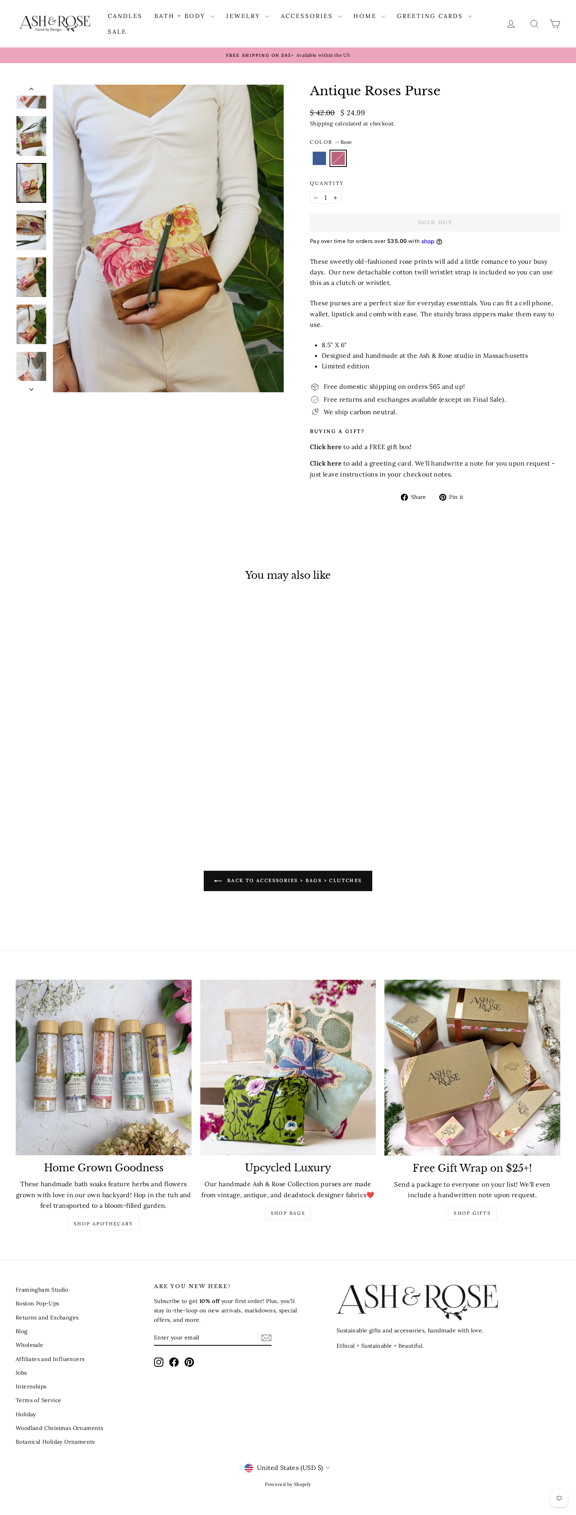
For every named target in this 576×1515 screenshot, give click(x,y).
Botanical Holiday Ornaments (55, 1441)
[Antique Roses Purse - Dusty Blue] (75, 804)
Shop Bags (288, 1213)
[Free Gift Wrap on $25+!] (472, 1068)
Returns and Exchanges (47, 1317)
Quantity (327, 183)
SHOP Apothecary (104, 1224)
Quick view (81, 764)
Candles (125, 16)
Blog (22, 1331)
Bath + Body (181, 16)
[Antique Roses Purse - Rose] (86, 804)
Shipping (321, 123)
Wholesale (29, 1344)
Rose (338, 158)
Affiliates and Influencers (50, 1359)
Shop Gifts (472, 1213)
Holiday (26, 1414)
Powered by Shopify (288, 1484)
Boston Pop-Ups (37, 1303)
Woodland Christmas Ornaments (59, 1428)
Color (331, 142)
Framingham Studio (42, 1289)
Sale (117, 31)
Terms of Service (38, 1400)
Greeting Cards (431, 16)
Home (366, 16)
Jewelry (244, 16)
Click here (326, 463)
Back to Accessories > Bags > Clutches (293, 880)
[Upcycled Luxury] (288, 1068)
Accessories (308, 16)
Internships (31, 1386)
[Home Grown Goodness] (104, 1068)
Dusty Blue (319, 158)
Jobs (21, 1372)
